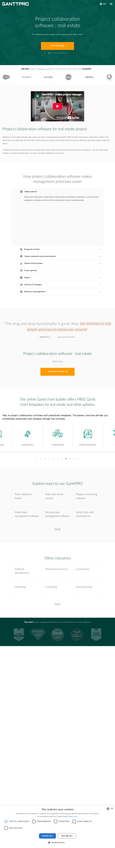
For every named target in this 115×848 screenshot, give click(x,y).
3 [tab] (49, 459)
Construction (83, 569)
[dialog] (57, 826)
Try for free (57, 46)
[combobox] (108, 808)
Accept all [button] (47, 836)
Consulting (51, 587)
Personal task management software (57, 514)
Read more (72, 816)
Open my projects (57, 372)
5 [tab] (57, 459)
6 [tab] (61, 459)
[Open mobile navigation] (111, 4)
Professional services (56, 569)
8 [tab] (70, 459)
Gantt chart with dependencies (85, 514)
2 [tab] (44, 459)
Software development (22, 571)
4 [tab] (53, 459)
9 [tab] (74, 459)
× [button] (112, 809)
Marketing (20, 587)
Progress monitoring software (86, 496)
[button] (57, 843)
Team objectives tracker (23, 496)
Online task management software (27, 514)
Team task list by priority (54, 496)
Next (79, 459)
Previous (36, 459)
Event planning (84, 587)
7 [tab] (65, 459)
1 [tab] (40, 459)
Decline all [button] (67, 836)
